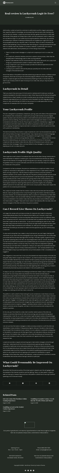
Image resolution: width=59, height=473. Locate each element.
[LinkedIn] (49, 383)
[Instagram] (30, 470)
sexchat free (38, 138)
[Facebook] (9, 383)
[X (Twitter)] (23, 383)
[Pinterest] (36, 383)
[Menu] (55, 2)
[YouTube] (33, 470)
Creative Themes (40, 465)
